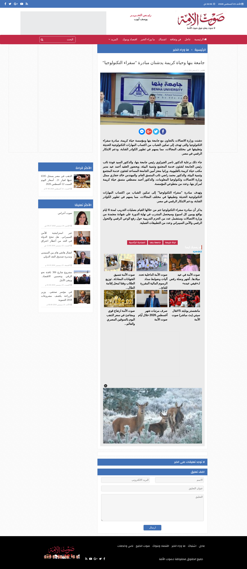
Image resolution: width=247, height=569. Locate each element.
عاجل (188, 39)
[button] (105, 385)
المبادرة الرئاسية (137, 242)
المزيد (114, 39)
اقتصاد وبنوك (129, 39)
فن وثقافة (175, 39)
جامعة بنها (155, 242)
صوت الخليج (143, 546)
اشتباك (162, 39)
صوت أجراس (65, 213)
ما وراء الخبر (148, 39)
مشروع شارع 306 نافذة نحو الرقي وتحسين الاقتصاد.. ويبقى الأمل (56, 276)
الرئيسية (199, 39)
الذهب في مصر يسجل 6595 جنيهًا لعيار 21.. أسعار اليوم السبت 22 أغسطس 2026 (56, 180)
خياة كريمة (170, 242)
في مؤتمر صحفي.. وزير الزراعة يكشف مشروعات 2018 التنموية (56, 296)
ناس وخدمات (125, 546)
